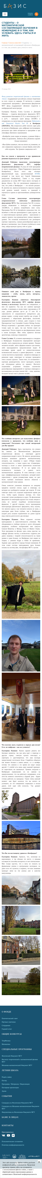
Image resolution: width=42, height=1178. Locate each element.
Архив (4, 1091)
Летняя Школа (10, 1070)
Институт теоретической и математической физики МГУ (20, 1061)
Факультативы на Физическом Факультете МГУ (18, 1112)
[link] (14, 1158)
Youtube (8, 1136)
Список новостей (15, 43)
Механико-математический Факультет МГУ (17, 1065)
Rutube (13, 1136)
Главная (4, 43)
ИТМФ (37, 174)
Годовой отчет (7, 1029)
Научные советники (9, 1022)
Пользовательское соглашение (12, 1141)
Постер (4, 1080)
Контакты (7, 1125)
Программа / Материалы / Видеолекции (16, 1084)
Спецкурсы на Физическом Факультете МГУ (17, 1103)
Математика (6, 1044)
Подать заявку (7, 1077)
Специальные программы (17, 1049)
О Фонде (6, 1012)
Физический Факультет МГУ (12, 1056)
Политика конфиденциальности (13, 1145)
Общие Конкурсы (12, 1034)
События (7, 1096)
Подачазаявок (30, 14)
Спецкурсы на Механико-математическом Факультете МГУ (20, 1107)
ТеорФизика (6, 1041)
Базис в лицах (10, 1117)
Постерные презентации (10, 1087)
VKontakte (3, 1136)
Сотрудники (6, 1025)
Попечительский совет (10, 1018)
